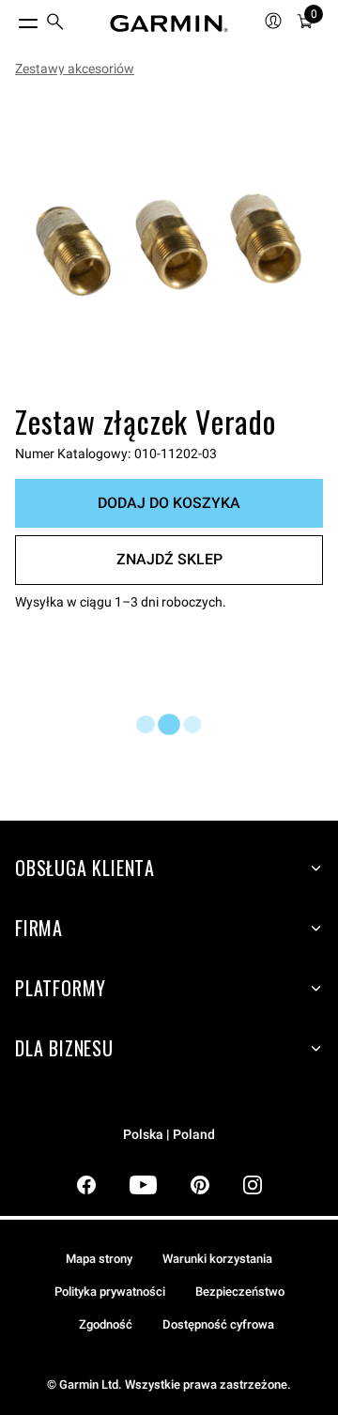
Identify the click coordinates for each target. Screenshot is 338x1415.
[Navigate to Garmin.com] (169, 23)
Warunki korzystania (217, 1259)
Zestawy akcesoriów (74, 68)
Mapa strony (99, 1259)
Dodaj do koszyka (169, 503)
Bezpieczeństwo (239, 1291)
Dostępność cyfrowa (218, 1324)
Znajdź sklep (169, 559)
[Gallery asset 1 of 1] (169, 244)
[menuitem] (55, 24)
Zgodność (105, 1324)
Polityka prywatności (109, 1291)
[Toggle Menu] (11, 19)
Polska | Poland (169, 1135)
